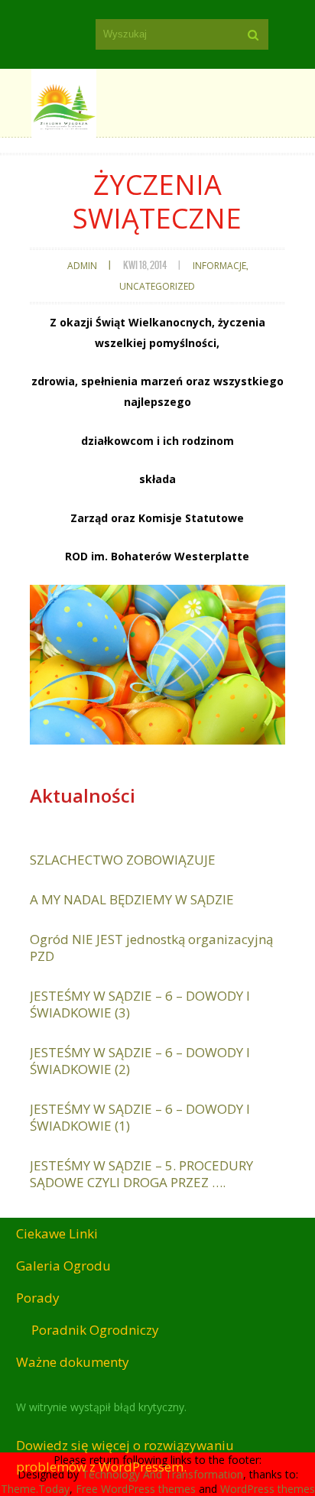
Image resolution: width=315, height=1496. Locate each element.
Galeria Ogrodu (63, 1265)
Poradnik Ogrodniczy (95, 1330)
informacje (219, 265)
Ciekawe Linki (57, 1233)
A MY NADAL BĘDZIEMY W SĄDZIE (132, 899)
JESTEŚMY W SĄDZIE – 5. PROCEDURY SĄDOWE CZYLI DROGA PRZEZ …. (141, 1174)
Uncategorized (157, 286)
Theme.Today (35, 1488)
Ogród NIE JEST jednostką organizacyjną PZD (151, 947)
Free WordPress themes (136, 1488)
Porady (38, 1297)
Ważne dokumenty (72, 1362)
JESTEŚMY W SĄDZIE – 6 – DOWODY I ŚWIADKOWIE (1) (140, 1117)
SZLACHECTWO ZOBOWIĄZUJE (123, 859)
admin (82, 265)
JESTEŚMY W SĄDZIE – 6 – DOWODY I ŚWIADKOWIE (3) (140, 1004)
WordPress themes (267, 1488)
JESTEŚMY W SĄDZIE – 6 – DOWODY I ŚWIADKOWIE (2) (140, 1060)
